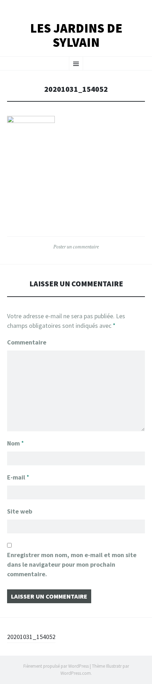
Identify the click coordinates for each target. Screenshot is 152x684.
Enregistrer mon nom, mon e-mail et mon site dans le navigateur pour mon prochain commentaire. (71, 564)
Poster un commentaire (76, 246)
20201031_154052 (31, 637)
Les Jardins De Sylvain (76, 35)
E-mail (18, 477)
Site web (19, 511)
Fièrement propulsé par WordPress (56, 666)
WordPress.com (75, 673)
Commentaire (26, 342)
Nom (15, 443)
